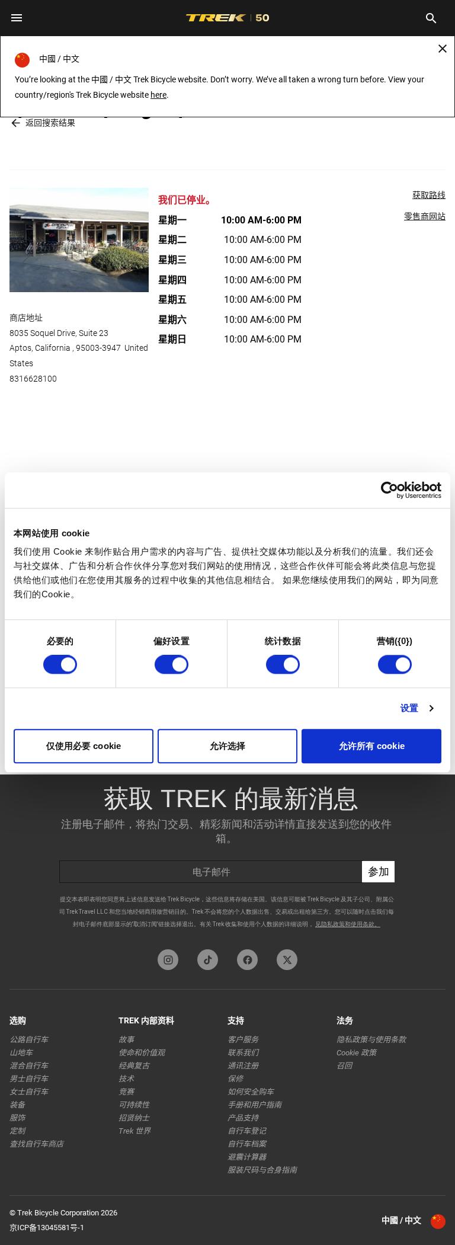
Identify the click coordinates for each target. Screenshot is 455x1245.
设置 (409, 708)
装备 (17, 1104)
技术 (126, 1078)
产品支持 (243, 1117)
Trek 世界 (134, 1130)
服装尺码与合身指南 (262, 1170)
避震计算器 (247, 1157)
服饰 (17, 1117)
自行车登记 (247, 1130)
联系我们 (243, 1052)
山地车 (21, 1052)
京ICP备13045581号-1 (46, 1227)
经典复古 (133, 1065)
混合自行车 (28, 1065)
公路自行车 (28, 1039)
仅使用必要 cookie (83, 746)
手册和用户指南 (254, 1104)
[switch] (171, 664)
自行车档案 (247, 1144)
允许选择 (227, 746)
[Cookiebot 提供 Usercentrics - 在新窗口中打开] (389, 490)
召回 (344, 1065)
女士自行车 (28, 1091)
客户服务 (243, 1039)
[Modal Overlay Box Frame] (227, 858)
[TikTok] (207, 959)
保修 (235, 1078)
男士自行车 (28, 1078)
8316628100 (33, 378)
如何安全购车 (251, 1091)
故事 (126, 1039)
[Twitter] (287, 959)
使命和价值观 (141, 1052)
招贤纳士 (133, 1117)
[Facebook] (247, 959)
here (158, 95)
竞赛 (126, 1091)
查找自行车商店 (36, 1144)
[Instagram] (168, 959)
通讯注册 (243, 1065)
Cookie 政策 (356, 1052)
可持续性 (133, 1104)
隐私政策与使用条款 (371, 1039)
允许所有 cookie (372, 746)
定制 (17, 1130)
